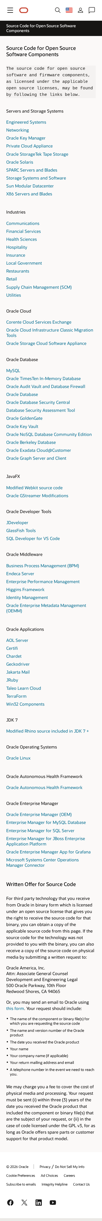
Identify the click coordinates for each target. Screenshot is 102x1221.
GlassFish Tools (21, 530)
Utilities (13, 295)
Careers (69, 1175)
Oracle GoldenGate (24, 418)
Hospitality (16, 247)
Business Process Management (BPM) (42, 565)
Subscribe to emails (21, 1184)
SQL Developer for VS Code (33, 538)
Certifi (12, 648)
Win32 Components (25, 704)
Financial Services (23, 231)
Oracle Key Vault (22, 426)
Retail (11, 279)
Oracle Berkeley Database (31, 442)
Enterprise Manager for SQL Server (40, 830)
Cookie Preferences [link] (20, 1175)
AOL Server (17, 640)
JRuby (12, 680)
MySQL (13, 370)
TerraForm (16, 696)
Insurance (15, 255)
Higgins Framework (25, 589)
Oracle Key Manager (26, 138)
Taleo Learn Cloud (23, 688)
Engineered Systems (26, 122)
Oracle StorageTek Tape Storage (37, 154)
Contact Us (81, 1184)
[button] (10, 10)
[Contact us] (91, 10)
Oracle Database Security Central (38, 402)
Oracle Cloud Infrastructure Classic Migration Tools (49, 332)
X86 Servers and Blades (29, 194)
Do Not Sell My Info (69, 1166)
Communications (22, 223)
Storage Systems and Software (36, 178)
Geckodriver (18, 664)
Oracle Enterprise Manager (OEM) (39, 814)
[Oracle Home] (23, 10)
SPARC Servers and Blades (31, 170)
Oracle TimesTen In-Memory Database (43, 378)
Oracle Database (22, 394)
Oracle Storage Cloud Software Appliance (46, 343)
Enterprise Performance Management (43, 581)
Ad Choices (49, 1175)
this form (15, 1008)
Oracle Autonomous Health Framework (44, 787)
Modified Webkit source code (34, 487)
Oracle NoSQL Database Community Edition (49, 434)
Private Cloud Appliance (29, 146)
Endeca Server (20, 573)
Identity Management (27, 597)
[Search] (57, 10)
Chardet (14, 656)
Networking (17, 130)
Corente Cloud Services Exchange (38, 322)
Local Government (24, 263)
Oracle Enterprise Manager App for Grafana (48, 852)
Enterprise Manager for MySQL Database (46, 822)
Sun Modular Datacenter (30, 186)
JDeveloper (17, 522)
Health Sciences (21, 239)
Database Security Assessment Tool (40, 410)
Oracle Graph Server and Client (36, 458)
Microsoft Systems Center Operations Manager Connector (42, 862)
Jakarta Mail (18, 672)
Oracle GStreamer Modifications (37, 495)
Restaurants (17, 271)
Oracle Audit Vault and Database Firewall (45, 386)
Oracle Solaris (19, 162)
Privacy (45, 1166)
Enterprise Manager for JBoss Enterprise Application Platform (45, 841)
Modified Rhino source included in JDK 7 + (47, 731)
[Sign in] (80, 10)
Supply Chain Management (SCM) (39, 287)
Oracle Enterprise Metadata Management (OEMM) (46, 607)
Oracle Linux (18, 758)
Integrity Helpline (54, 1184)
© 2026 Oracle (17, 1166)
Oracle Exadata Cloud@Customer (38, 450)
